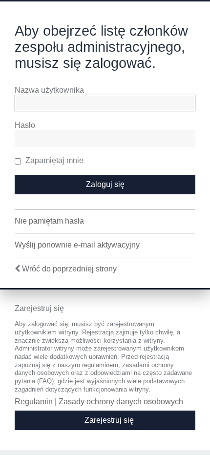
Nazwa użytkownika (49, 90)
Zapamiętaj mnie (53, 160)
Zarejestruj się (109, 420)
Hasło (25, 125)
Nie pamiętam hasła (49, 221)
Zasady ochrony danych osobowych (121, 401)
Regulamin (34, 401)
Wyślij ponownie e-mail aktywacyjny (77, 245)
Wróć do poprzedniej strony (69, 269)
